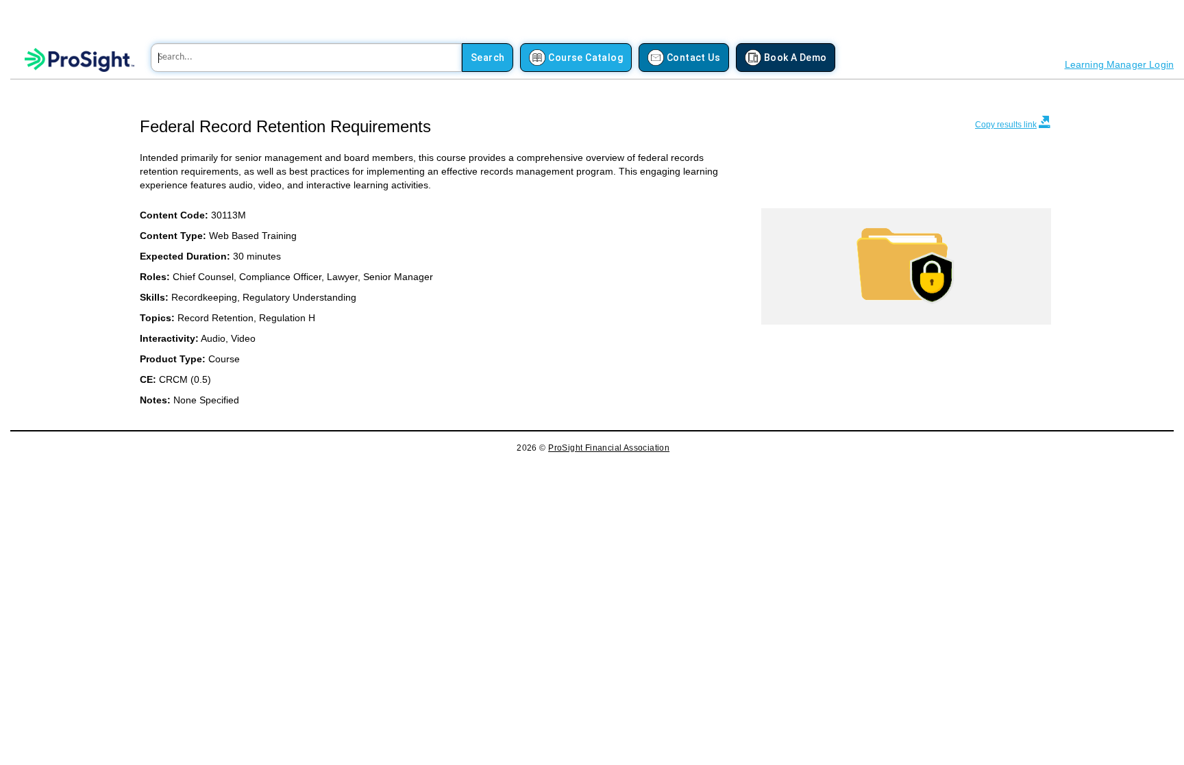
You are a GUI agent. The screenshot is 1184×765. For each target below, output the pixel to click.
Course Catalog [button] (585, 57)
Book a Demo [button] (795, 57)
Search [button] (487, 57)
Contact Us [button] (693, 57)
